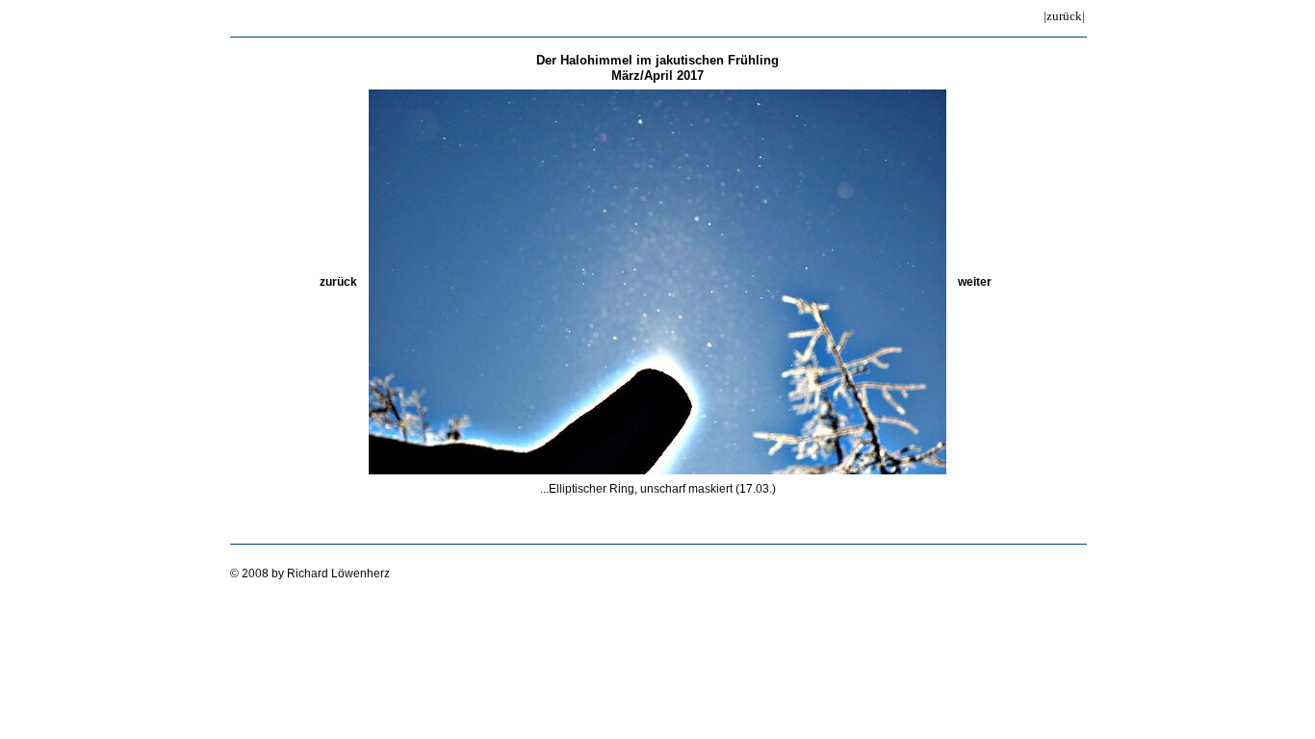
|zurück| (1064, 16)
